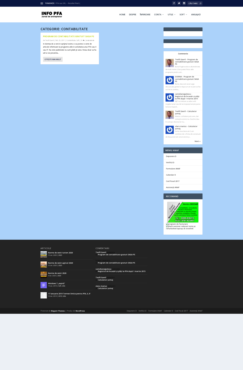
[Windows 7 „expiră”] (43, 285)
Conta (157, 15)
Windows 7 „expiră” (56, 283)
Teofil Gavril (49, 40)
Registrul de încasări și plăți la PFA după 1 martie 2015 (121, 271)
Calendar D (171, 175)
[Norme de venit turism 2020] (43, 254)
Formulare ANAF (173, 168)
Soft (182, 15)
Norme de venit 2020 (57, 273)
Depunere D (171, 156)
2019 (60, 296)
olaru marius (101, 286)
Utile (170, 15)
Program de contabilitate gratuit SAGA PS (68, 36)
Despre (132, 15)
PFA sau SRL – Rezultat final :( (68, 3)
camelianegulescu (103, 269)
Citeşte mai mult (53, 59)
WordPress (80, 311)
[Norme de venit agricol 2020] (43, 264)
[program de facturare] (177, 224)
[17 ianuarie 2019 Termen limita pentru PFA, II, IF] (43, 295)
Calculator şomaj (105, 280)
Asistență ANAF (172, 187)
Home (122, 15)
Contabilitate (71, 40)
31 (82, 40)
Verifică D (170, 162)
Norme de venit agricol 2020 (60, 263)
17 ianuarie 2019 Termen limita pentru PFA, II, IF (69, 293)
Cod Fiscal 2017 (172, 181)
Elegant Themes (58, 311)
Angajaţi (196, 15)
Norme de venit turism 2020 (60, 252)
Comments (183, 53)
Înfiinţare (145, 15)
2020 (60, 255)
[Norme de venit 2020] (43, 275)
